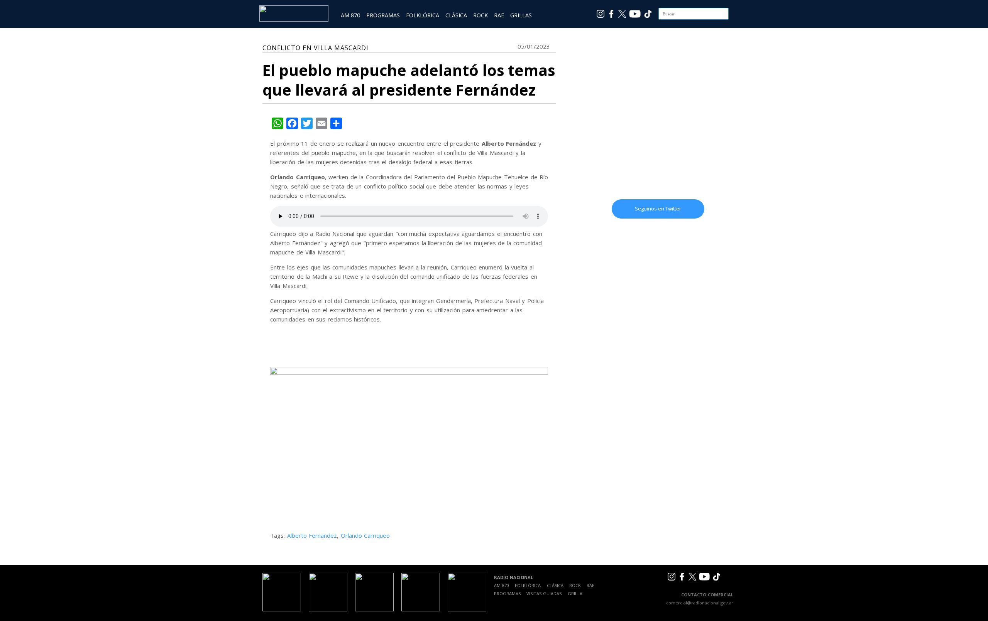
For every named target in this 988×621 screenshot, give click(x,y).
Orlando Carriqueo (365, 535)
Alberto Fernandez (312, 535)
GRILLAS (521, 15)
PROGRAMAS (383, 15)
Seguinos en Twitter (658, 208)
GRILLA (575, 593)
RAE (499, 15)
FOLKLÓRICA (422, 15)
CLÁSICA (456, 15)
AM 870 (350, 15)
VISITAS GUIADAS (544, 593)
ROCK (480, 15)
